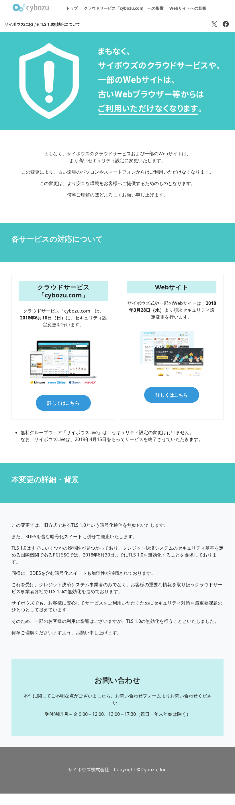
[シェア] (225, 24)
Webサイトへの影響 (187, 8)
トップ (72, 8)
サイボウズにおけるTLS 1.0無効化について (42, 24)
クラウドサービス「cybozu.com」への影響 (124, 8)
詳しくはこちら (63, 403)
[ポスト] (214, 24)
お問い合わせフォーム (138, 696)
